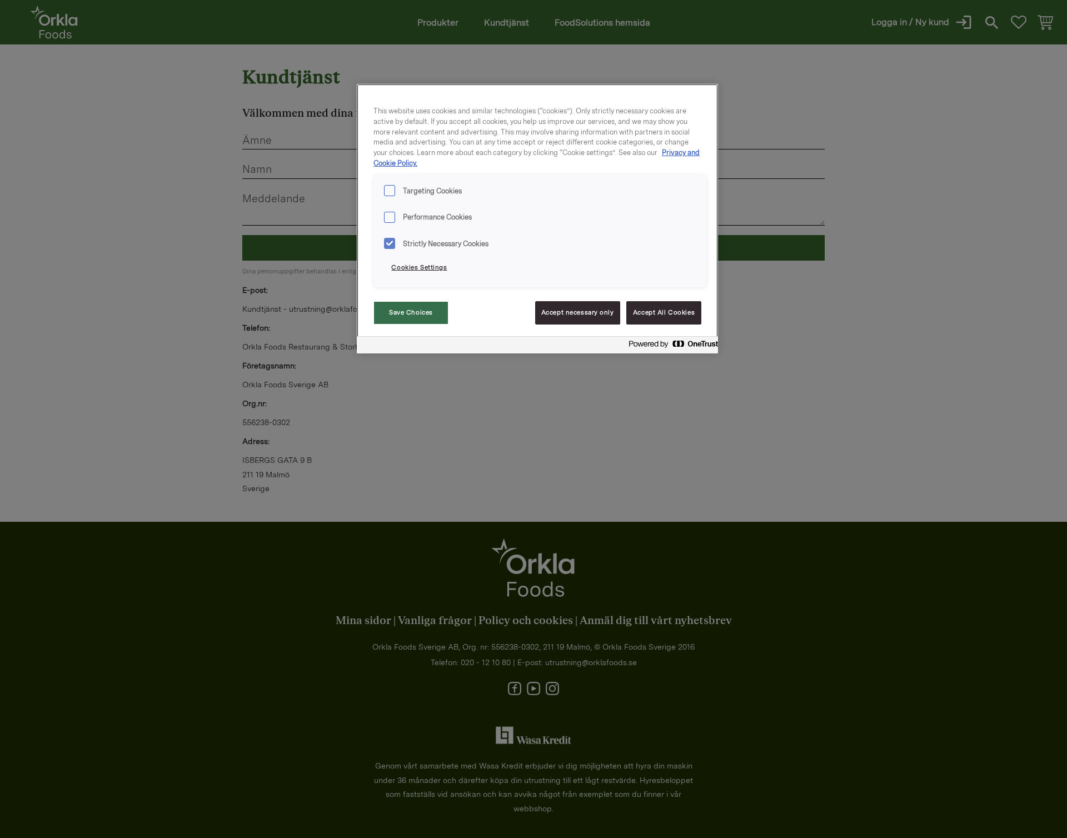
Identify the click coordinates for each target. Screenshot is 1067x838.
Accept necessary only (577, 312)
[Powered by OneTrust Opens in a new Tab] (670, 346)
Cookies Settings (419, 267)
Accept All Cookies (664, 312)
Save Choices (411, 312)
